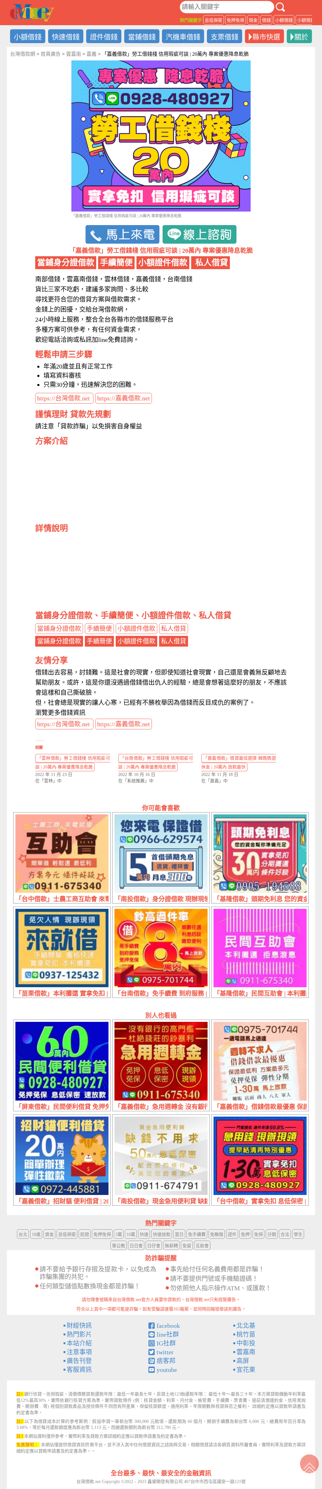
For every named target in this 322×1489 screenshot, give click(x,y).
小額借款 (306, 20)
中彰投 (245, 1343)
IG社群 (166, 1343)
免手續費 (197, 1234)
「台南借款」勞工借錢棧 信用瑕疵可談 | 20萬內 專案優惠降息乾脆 (155, 762)
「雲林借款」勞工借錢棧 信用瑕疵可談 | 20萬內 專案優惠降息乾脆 (72, 762)
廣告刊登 (79, 1360)
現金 (253, 20)
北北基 (245, 1325)
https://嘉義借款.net (123, 398)
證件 (232, 1234)
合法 (284, 1234)
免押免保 (235, 20)
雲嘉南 (245, 1352)
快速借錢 (66, 37)
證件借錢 (104, 37)
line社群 (168, 1334)
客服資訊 (79, 1369)
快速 (144, 1234)
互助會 (202, 1245)
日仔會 (153, 1245)
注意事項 (79, 1352)
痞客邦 (166, 1360)
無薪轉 (171, 1245)
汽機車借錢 (183, 37)
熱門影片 (79, 1334)
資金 (49, 1234)
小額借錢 (284, 20)
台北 (23, 1234)
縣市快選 (266, 37)
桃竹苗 (245, 1334)
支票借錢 (224, 37)
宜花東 (245, 1369)
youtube (167, 1369)
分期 (271, 1234)
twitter (165, 1352)
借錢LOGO (32, 13)
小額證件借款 (136, 628)
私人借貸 (173, 628)
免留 (186, 1245)
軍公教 (118, 1245)
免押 (245, 1234)
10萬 (130, 1234)
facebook (168, 1325)
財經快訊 (79, 1325)
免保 (258, 1234)
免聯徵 (216, 1234)
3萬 (118, 1234)
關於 (301, 37)
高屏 (242, 1360)
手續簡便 (99, 628)
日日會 (136, 1245)
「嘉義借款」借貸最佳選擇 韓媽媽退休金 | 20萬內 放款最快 (238, 762)
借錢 (266, 20)
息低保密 (213, 20)
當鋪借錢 (142, 37)
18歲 (36, 1234)
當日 (179, 1234)
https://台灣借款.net (64, 398)
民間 (84, 1234)
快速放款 (161, 1234)
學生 (298, 1234)
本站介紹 (79, 1343)
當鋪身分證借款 (59, 628)
